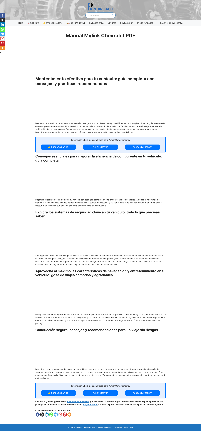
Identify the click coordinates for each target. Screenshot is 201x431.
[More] (69, 414)
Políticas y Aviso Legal (124, 427)
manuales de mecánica (78, 401)
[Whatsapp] (51, 414)
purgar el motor (90, 404)
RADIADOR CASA (96, 23)
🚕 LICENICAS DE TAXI (75, 23)
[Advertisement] (100, 58)
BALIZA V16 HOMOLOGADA (171, 23)
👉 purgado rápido (58, 147)
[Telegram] (56, 414)
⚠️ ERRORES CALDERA (52, 23)
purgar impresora (142, 147)
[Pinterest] (65, 414)
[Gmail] (60, 414)
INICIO (20, 23)
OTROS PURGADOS (145, 23)
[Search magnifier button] (112, 15)
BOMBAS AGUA (126, 23)
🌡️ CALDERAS (33, 23)
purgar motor (100, 147)
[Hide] (1, 52)
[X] (42, 414)
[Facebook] (38, 414)
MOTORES (112, 23)
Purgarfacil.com (74, 427)
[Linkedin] (47, 414)
